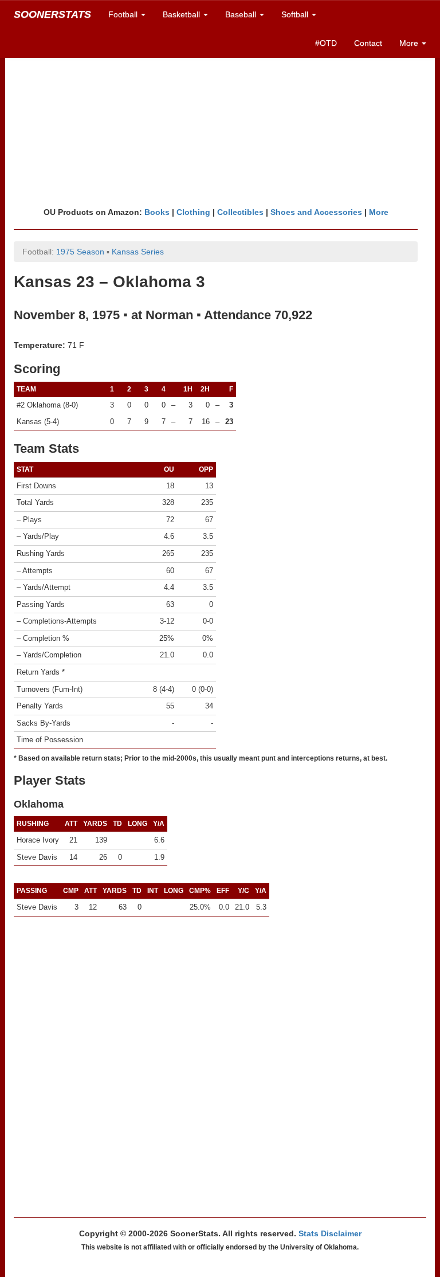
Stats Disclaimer (330, 1233)
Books (157, 212)
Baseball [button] (241, 14)
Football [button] (124, 14)
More (378, 212)
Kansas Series (138, 251)
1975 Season (80, 251)
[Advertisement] (220, 117)
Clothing (193, 212)
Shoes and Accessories (316, 212)
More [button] (410, 43)
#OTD (326, 43)
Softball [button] (296, 14)
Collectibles (240, 212)
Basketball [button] (182, 14)
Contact (368, 43)
